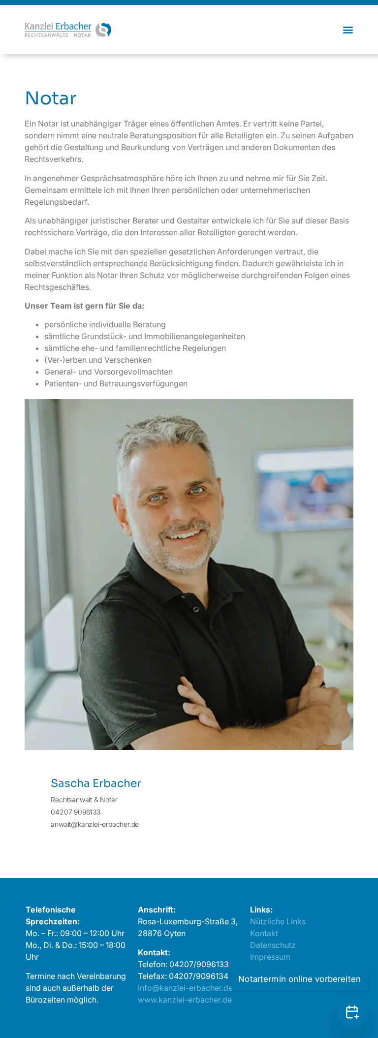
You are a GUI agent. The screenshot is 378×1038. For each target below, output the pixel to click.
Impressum (270, 957)
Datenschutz (273, 945)
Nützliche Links (278, 921)
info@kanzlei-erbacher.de (185, 988)
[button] (348, 29)
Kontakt (264, 933)
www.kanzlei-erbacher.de (185, 1000)
